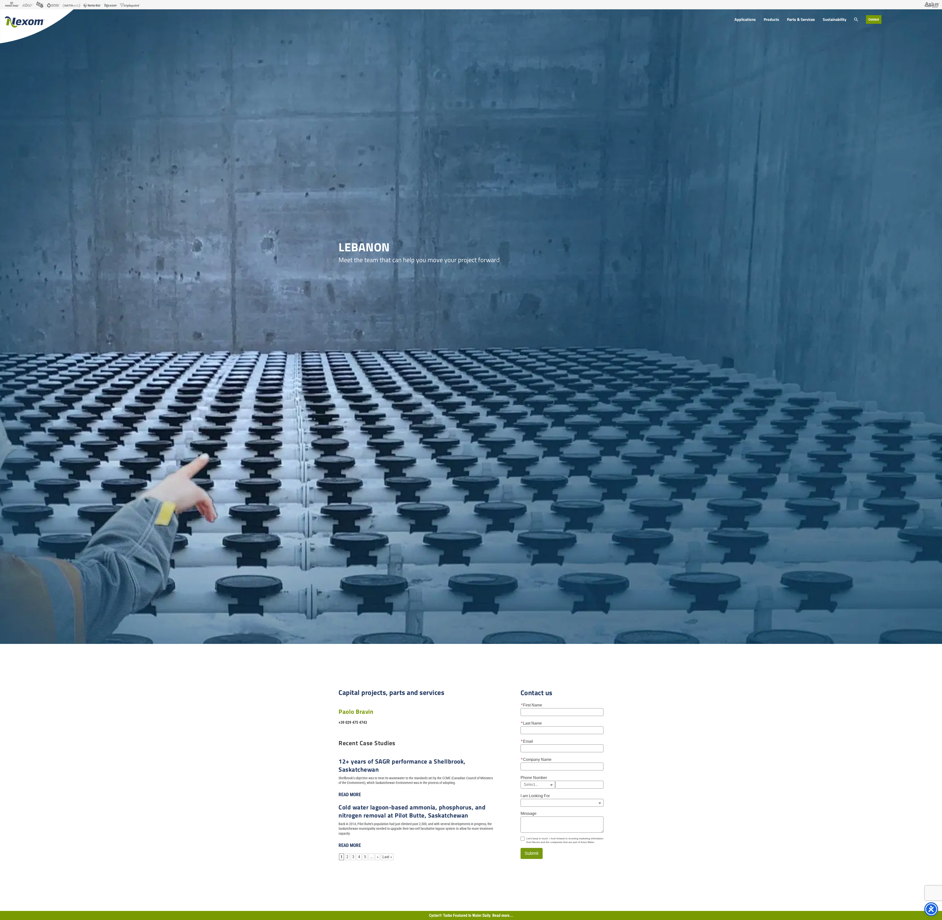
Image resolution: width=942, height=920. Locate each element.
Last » (387, 857)
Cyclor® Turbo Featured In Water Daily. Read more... (471, 915)
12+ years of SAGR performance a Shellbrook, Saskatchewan (402, 765)
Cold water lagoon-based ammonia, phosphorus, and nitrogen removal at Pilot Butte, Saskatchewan (412, 811)
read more (350, 794)
